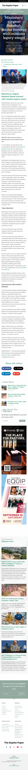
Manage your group (19, 734)
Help (12, 761)
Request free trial (18, 737)
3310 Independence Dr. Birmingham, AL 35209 (14, 758)
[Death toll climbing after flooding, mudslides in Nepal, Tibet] (4, 395)
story (15, 351)
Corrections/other (5, 729)
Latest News (7, 11)
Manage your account (19, 736)
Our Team (4, 707)
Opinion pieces (18, 711)
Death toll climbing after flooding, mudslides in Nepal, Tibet (16, 395)
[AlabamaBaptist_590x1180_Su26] (14, 499)
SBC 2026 (9, 9)
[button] (25, 5)
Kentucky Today (8, 62)
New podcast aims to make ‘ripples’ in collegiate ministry (17, 402)
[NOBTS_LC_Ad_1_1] (14, 450)
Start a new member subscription (19, 730)
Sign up (22, 420)
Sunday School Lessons (18, 11)
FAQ (15, 761)
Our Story (4, 706)
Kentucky (14, 64)
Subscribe (17, 724)
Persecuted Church (18, 714)
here (2, 141)
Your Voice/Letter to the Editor (8, 725)
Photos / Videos (5, 727)
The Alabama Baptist (5, 1)
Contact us (4, 714)
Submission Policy (5, 730)
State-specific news (18, 707)
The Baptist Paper (23, 1)
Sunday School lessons (19, 712)
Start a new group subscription (18, 732)
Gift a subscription (18, 727)
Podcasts (17, 715)
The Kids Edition (17, 9)
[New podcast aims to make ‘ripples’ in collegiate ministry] (4, 403)
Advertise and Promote (6, 711)
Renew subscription (19, 725)
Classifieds (14, 13)
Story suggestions (5, 724)
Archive (16, 709)
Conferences (7, 64)
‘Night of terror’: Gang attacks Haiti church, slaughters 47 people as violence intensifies (17, 387)
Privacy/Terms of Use (6, 761)
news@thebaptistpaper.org (14, 765)
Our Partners (4, 709)
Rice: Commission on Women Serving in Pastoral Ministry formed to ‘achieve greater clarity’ (13, 657)
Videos (16, 717)
